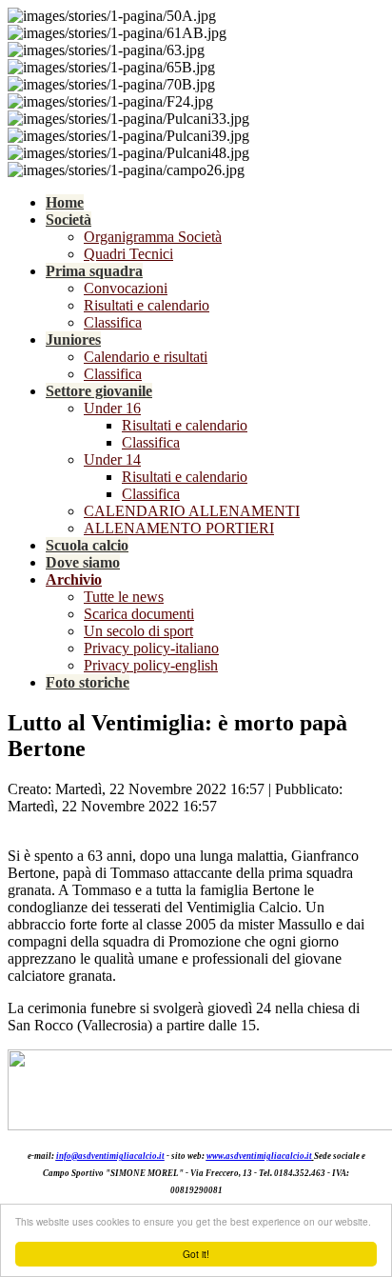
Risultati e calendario (146, 305)
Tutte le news (124, 597)
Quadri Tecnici (128, 254)
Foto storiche (87, 682)
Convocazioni (125, 288)
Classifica (113, 322)
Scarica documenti (139, 614)
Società (68, 219)
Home (65, 202)
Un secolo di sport (138, 631)
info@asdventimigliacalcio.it (110, 1156)
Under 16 (112, 408)
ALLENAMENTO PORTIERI (179, 528)
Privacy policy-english (151, 665)
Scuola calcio (87, 545)
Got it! (196, 1254)
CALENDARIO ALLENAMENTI (192, 511)
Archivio (74, 579)
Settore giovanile (99, 391)
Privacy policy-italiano (151, 648)
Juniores (73, 339)
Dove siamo (83, 562)
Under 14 (112, 459)
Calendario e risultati (145, 357)
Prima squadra (94, 271)
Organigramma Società (153, 237)
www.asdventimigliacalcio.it (259, 1156)
